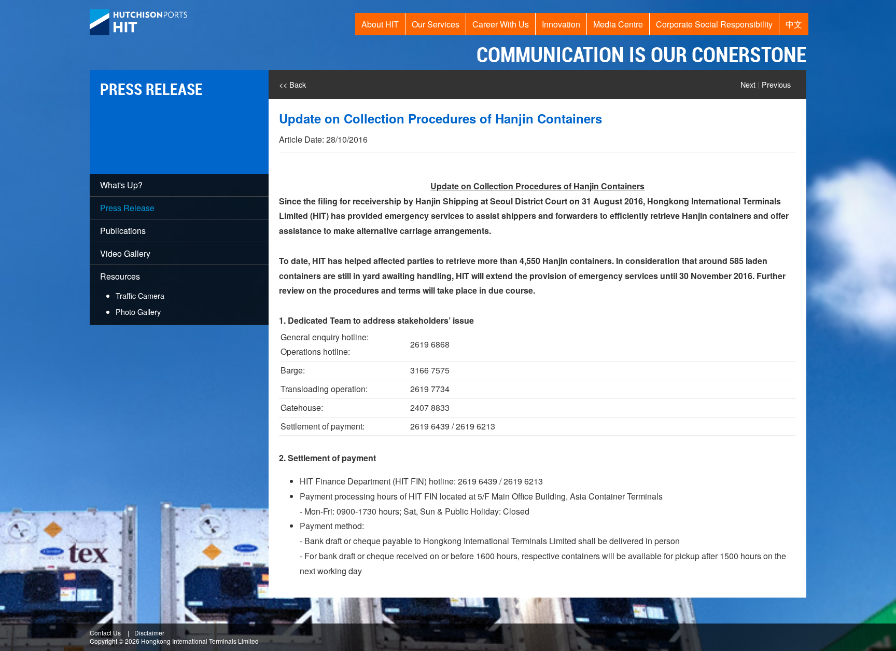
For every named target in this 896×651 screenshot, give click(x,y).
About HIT (380, 24)
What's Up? (121, 185)
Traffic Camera (140, 295)
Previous (776, 84)
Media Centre (618, 24)
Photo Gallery (138, 311)
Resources (132, 293)
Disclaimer (149, 632)
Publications (123, 231)
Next (747, 84)
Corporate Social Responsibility (714, 24)
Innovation (561, 24)
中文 (794, 24)
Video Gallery (125, 253)
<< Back (292, 84)
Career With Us (500, 24)
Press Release (127, 208)
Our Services (435, 24)
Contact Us (105, 632)
